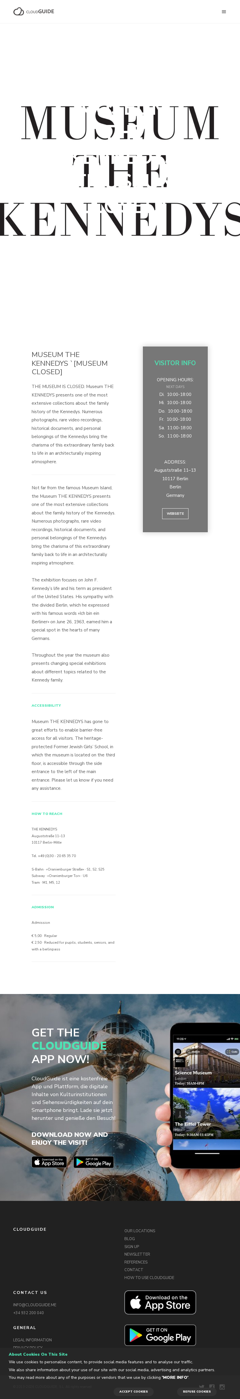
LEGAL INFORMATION (32, 1340)
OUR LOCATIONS (139, 1231)
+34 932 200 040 (28, 1313)
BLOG (129, 1239)
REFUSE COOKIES (197, 1392)
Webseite (175, 513)
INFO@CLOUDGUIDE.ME (34, 1305)
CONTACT (133, 1270)
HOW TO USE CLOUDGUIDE (149, 1277)
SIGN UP (131, 1246)
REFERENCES (136, 1262)
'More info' (175, 1377)
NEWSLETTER (137, 1254)
